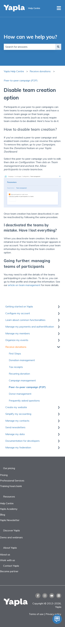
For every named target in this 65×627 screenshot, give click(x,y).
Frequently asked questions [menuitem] (24, 400)
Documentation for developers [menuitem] (22, 440)
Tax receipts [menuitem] (16, 367)
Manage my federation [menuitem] (18, 447)
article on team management (24, 285)
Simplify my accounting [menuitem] (18, 413)
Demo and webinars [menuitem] (11, 537)
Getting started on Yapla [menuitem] (19, 306)
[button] (58, 306)
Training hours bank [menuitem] (11, 486)
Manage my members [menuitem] (17, 333)
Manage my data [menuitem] (15, 434)
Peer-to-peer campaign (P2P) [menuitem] (27, 387)
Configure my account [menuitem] (17, 313)
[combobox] (29, 47)
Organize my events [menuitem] (16, 340)
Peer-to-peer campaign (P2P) (21, 80)
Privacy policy (53, 614)
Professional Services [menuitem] (12, 480)
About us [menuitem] (5, 554)
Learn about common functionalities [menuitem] (25, 319)
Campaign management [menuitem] (22, 380)
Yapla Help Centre (14, 71)
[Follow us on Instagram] (44, 595)
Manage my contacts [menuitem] (17, 420)
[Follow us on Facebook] (37, 595)
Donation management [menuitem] (22, 360)
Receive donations (40, 71)
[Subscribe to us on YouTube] (51, 595)
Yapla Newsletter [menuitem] (9, 520)
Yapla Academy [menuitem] (9, 508)
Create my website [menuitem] (16, 407)
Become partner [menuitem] (9, 571)
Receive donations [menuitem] (15, 346)
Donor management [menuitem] (20, 393)
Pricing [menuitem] (4, 475)
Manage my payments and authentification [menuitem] (29, 326)
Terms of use (36, 614)
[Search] (58, 47)
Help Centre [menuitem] (7, 503)
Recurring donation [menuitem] (19, 373)
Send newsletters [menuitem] (15, 427)
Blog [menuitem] (2, 514)
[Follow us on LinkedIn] (58, 595)
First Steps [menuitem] (15, 353)
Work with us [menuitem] (7, 560)
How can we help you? (30, 37)
